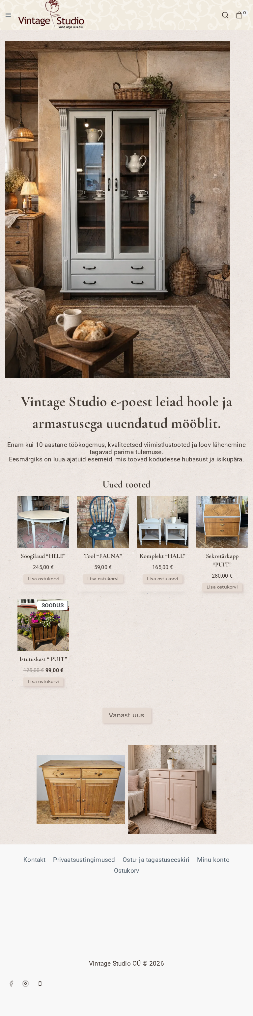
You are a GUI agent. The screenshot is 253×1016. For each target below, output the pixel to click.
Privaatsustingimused (84, 860)
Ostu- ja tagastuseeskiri (156, 860)
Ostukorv (126, 870)
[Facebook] (11, 983)
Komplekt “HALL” (162, 556)
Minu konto (213, 860)
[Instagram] (25, 983)
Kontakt (34, 860)
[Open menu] (8, 15)
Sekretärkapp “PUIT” (222, 560)
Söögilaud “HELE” (43, 556)
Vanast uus (127, 715)
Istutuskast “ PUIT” (43, 659)
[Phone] (40, 983)
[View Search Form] (225, 15)
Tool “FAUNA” (103, 556)
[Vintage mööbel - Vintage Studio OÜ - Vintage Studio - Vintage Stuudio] (51, 15)
